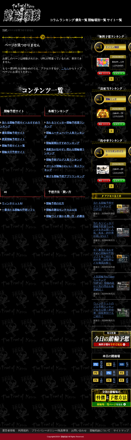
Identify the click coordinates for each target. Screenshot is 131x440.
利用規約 (23, 430)
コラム (54, 20)
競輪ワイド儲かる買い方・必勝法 (65, 216)
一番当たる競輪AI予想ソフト (18, 209)
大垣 (101, 372)
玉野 (101, 380)
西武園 (101, 364)
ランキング (67, 20)
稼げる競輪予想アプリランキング (65, 176)
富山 (114, 372)
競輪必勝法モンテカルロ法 (61, 209)
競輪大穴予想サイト (13, 152)
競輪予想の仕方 (55, 203)
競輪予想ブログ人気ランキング (64, 159)
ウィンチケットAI (12, 203)
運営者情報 (8, 430)
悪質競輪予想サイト (13, 139)
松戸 (127, 364)
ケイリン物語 (112, 47)
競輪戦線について (100, 430)
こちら (65, 68)
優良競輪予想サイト (13, 132)
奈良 (127, 372)
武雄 (127, 380)
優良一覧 (81, 20)
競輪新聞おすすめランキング (62, 143)
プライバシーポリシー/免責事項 (50, 430)
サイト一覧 (114, 20)
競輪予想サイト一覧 (13, 145)
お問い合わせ (79, 430)
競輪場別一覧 (97, 20)
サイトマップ (121, 430)
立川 (114, 364)
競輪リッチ (111, 99)
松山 (114, 380)
